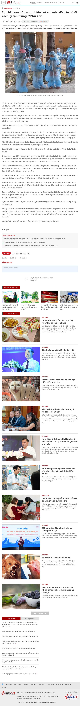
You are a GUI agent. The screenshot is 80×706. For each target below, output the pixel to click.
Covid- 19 (13, 258)
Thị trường (17, 684)
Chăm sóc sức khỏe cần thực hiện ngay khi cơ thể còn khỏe (58, 321)
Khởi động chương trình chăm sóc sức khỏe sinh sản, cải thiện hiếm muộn (58, 471)
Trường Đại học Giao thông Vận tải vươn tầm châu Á (29, 307)
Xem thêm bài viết (40, 613)
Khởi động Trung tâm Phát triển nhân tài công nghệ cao (69, 307)
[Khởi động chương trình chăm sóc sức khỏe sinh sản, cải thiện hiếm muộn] (21, 477)
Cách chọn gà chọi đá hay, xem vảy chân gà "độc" (18, 674)
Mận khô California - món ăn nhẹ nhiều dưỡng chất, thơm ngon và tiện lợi (58, 590)
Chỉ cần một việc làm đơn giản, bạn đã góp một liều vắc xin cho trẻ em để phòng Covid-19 (34, 239)
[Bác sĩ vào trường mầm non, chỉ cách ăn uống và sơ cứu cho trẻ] (21, 507)
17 (15, 643)
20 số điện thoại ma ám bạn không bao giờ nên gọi (18, 648)
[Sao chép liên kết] (15, 21)
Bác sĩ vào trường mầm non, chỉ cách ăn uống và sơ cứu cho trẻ (59, 499)
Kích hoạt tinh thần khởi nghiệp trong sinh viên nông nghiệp (10, 307)
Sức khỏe (17, 8)
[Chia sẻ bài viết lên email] (11, 21)
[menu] (3, 2)
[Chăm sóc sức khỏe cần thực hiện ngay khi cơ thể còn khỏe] (21, 329)
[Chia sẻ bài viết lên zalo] (7, 21)
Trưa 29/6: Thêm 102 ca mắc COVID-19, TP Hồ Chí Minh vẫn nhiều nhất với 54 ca (31, 246)
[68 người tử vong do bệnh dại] (21, 566)
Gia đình (34, 684)
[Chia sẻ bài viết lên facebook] (3, 21)
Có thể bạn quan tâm (11, 287)
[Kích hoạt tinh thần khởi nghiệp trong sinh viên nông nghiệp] (10, 297)
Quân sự (68, 684)
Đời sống (9, 684)
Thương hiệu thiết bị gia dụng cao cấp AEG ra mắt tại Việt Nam (49, 307)
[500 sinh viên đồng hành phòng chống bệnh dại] (21, 537)
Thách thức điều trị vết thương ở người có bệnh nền (58, 410)
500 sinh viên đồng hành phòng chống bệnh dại (57, 529)
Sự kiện (3, 687)
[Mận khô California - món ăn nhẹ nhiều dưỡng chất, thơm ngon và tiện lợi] (21, 596)
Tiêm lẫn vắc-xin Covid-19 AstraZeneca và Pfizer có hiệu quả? (24, 242)
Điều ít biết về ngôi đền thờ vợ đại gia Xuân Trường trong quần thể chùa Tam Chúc (19, 668)
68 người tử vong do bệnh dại (56, 557)
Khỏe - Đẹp (8, 8)
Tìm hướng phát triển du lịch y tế (58, 350)
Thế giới (26, 684)
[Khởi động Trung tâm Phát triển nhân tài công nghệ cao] (69, 297)
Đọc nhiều (11, 619)
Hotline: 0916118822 (51, 2)
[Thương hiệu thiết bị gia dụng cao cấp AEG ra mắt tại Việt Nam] (49, 297)
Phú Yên (23, 258)
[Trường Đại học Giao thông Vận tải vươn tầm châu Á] (30, 297)
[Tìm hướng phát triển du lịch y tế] (21, 359)
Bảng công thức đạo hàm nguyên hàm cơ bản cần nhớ (20, 636)
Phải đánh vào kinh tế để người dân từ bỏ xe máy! (18, 631)
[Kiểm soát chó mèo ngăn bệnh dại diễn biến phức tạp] (21, 388)
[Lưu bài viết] (19, 21)
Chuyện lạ (59, 684)
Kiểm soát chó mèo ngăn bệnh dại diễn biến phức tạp (58, 381)
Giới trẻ (41, 684)
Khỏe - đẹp (50, 684)
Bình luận (6, 253)
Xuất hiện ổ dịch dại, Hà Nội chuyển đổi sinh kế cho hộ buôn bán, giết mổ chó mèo (59, 441)
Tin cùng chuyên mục (11, 313)
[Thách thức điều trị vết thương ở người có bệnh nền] (21, 418)
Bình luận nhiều (29, 619)
